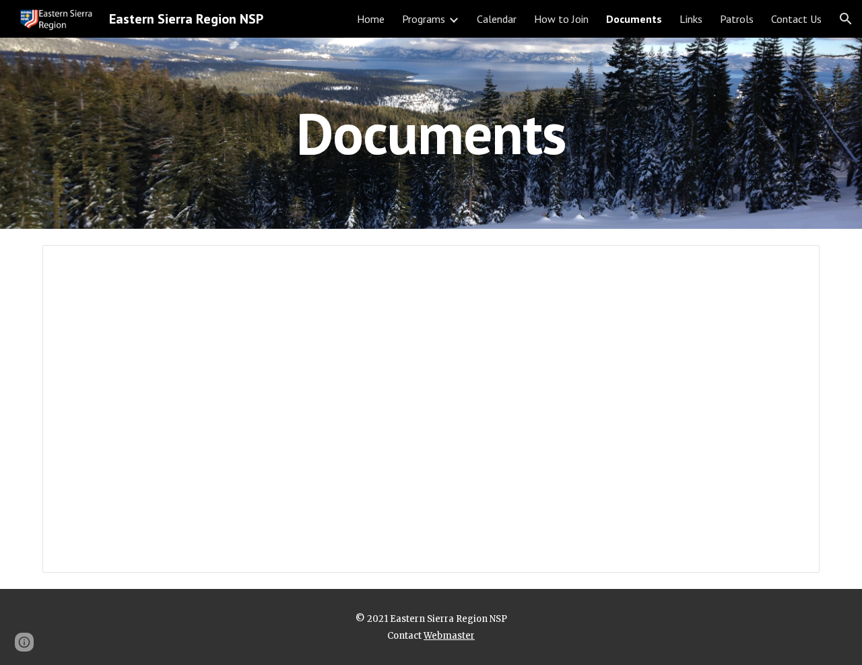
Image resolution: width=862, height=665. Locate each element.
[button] (846, 19)
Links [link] (690, 19)
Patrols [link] (737, 19)
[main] (431, 133)
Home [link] (371, 19)
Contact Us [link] (796, 19)
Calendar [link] (497, 19)
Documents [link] (634, 19)
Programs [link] (423, 19)
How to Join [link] (561, 19)
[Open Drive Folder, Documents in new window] (793, 262)
